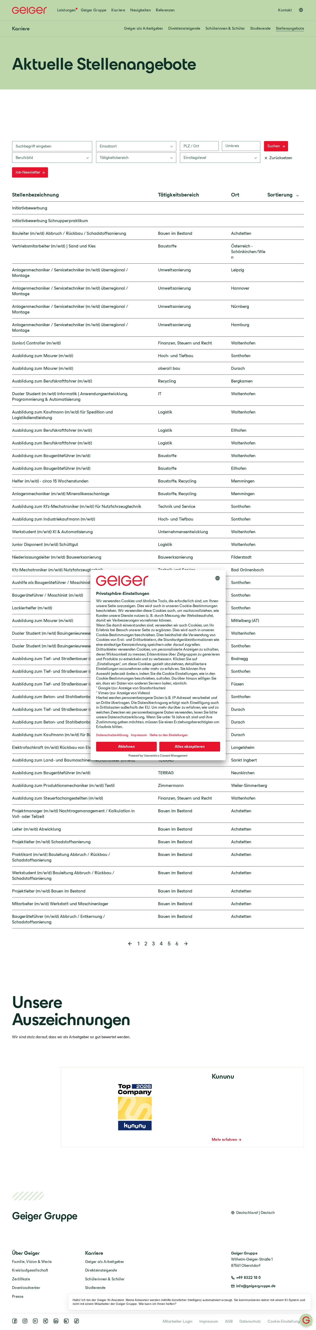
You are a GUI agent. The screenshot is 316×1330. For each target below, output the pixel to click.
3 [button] (153, 943)
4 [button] (161, 943)
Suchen (273, 146)
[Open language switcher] (301, 10)
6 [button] (176, 943)
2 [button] (145, 943)
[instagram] (25, 1322)
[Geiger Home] (29, 10)
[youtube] (36, 1322)
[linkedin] (56, 1322)
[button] (186, 943)
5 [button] (169, 943)
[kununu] (67, 1322)
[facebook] (15, 1322)
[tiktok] (77, 1322)
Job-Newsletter (27, 172)
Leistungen (66, 10)
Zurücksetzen (280, 158)
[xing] (46, 1322)
